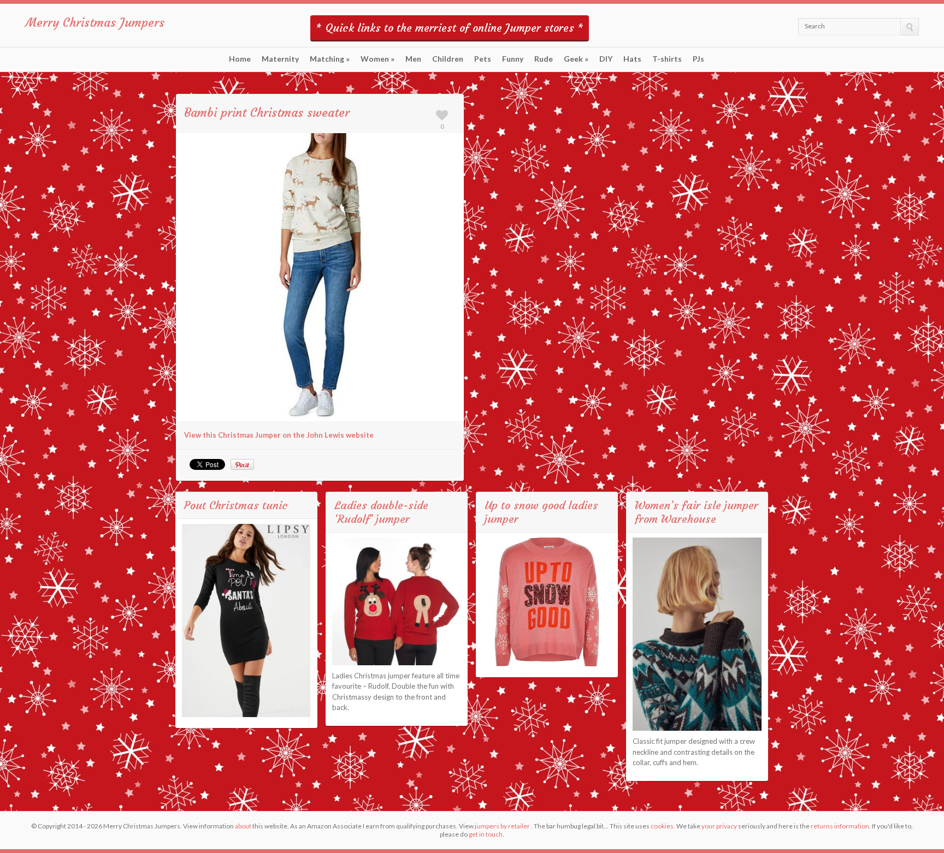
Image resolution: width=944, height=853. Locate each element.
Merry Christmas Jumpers (95, 22)
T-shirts (667, 59)
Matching (330, 59)
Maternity (280, 59)
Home (240, 59)
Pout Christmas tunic (236, 505)
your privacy (719, 826)
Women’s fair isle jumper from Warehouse (696, 512)
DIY (605, 59)
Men (413, 59)
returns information (840, 826)
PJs (698, 59)
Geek (576, 59)
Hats (632, 59)
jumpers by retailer (502, 826)
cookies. (663, 826)
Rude (543, 59)
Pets (482, 59)
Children (447, 59)
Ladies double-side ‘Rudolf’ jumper (381, 512)
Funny (512, 59)
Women (377, 59)
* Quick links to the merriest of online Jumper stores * (449, 27)
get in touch (486, 834)
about (243, 826)
